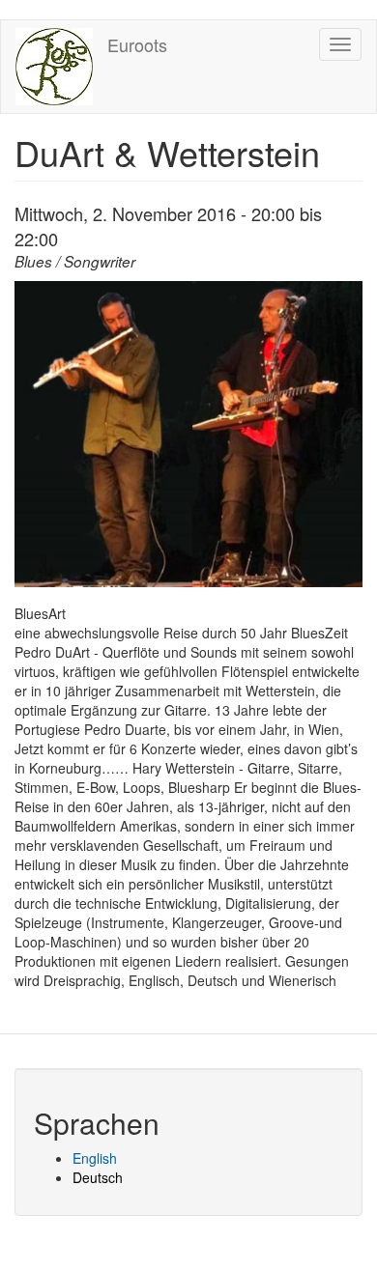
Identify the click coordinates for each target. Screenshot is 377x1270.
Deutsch (97, 1177)
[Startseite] (54, 66)
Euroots (137, 44)
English (94, 1158)
